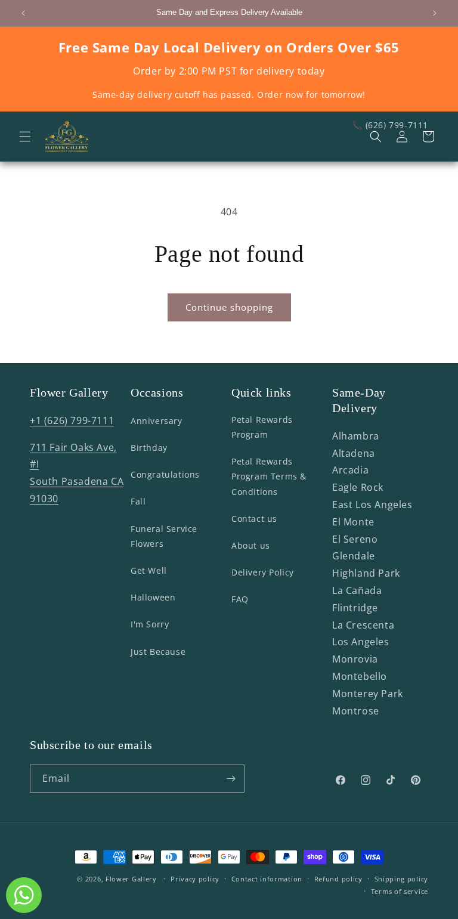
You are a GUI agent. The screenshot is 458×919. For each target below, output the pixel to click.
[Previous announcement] (23, 13)
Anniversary (156, 420)
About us (250, 545)
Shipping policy (402, 878)
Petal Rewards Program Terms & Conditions (269, 476)
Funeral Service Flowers (164, 536)
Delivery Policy (262, 572)
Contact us (254, 518)
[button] (25, 136)
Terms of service (399, 891)
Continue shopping (229, 307)
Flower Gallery (131, 878)
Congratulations (165, 474)
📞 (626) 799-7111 (390, 125)
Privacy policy (195, 878)
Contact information (266, 878)
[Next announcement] (435, 13)
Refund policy (338, 878)
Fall (138, 501)
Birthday (149, 447)
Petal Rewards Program (262, 427)
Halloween (153, 597)
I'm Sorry (150, 624)
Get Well (149, 570)
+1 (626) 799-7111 (72, 420)
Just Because (158, 651)
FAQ (240, 599)
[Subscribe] (231, 779)
